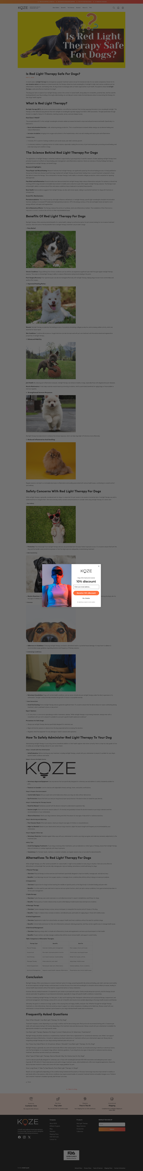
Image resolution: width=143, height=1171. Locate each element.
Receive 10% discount (86, 593)
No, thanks (86, 598)
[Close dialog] (98, 566)
